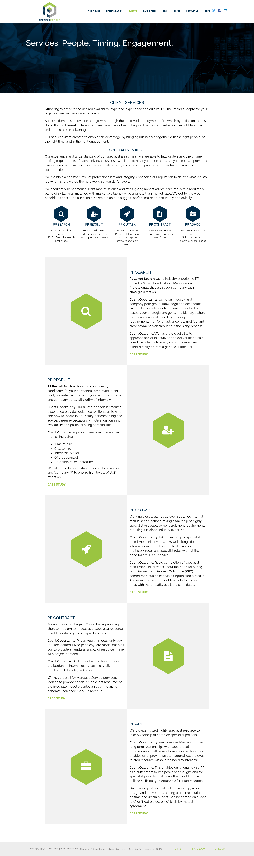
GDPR (207, 11)
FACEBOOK (198, 848)
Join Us (176, 11)
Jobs (164, 11)
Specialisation (114, 11)
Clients (133, 11)
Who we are (94, 11)
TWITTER (177, 848)
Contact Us (192, 11)
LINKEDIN (219, 848)
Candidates (149, 11)
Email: (62, 849)
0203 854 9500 (39, 849)
